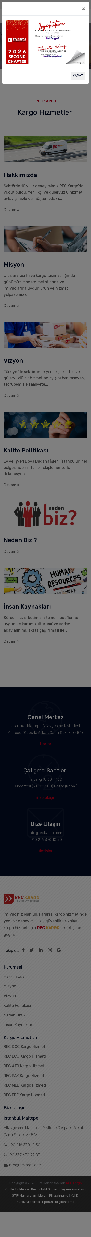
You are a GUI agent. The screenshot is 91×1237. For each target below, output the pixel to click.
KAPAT (78, 76)
